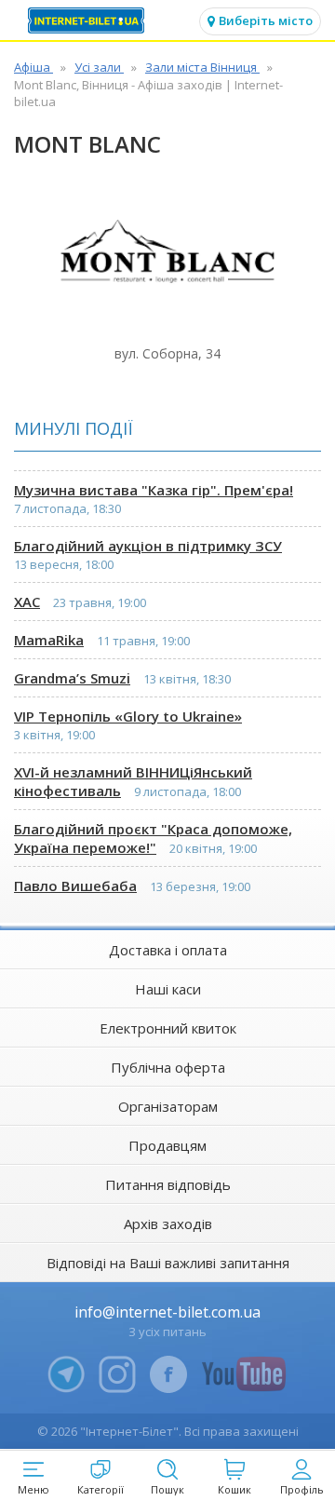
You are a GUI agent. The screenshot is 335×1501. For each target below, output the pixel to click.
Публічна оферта (168, 1067)
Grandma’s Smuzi (72, 678)
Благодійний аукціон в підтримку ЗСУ (148, 545)
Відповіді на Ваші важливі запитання (168, 1262)
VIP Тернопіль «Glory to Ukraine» (128, 716)
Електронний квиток (168, 1028)
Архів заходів (168, 1223)
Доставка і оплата (168, 949)
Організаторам (168, 1106)
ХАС (27, 601)
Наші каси (168, 989)
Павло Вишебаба (75, 885)
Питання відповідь (168, 1184)
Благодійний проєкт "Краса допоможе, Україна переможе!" (153, 838)
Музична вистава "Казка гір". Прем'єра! (153, 489)
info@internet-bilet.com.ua (167, 1312)
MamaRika (49, 639)
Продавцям (167, 1145)
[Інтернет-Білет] (88, 20)
